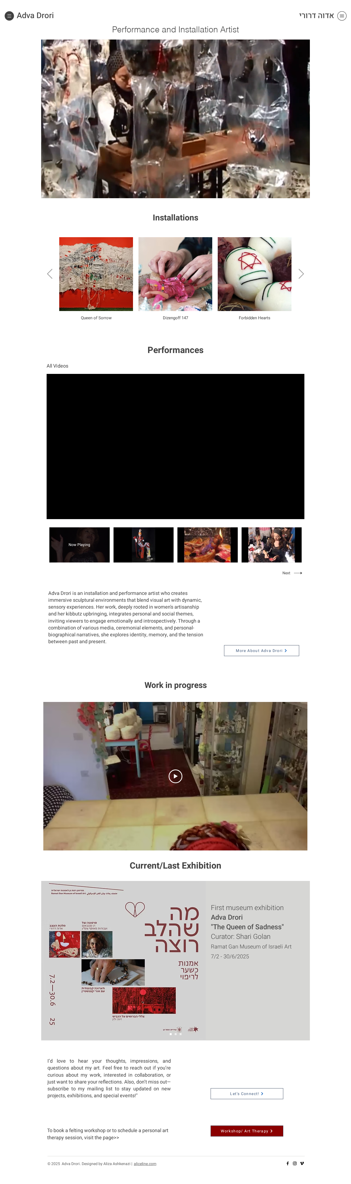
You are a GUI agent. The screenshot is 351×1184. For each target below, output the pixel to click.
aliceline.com (145, 1164)
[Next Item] (301, 274)
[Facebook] (287, 1163)
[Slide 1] (176, 1034)
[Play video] (175, 776)
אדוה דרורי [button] (316, 15)
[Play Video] (143, 544)
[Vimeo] (301, 1163)
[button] (9, 16)
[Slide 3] (181, 1034)
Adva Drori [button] (35, 15)
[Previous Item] (50, 274)
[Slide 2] (171, 1034)
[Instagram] (294, 1163)
